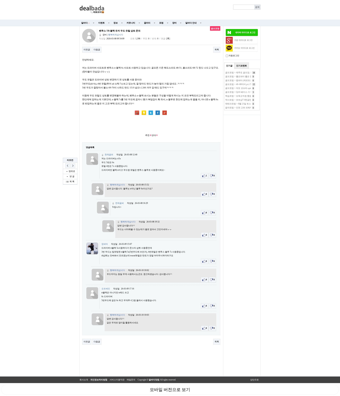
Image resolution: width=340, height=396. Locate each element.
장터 (174, 23)
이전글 (87, 49)
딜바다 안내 (191, 23)
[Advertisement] (184, 10)
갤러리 (147, 23)
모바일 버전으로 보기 (170, 389)
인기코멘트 (241, 65)
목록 (217, 49)
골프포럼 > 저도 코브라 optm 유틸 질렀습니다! (247, 88)
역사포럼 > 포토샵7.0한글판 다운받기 (242, 100)
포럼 (161, 23)
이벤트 (101, 23)
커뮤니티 (131, 23)
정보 (116, 23)
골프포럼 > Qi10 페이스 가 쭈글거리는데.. (244, 92)
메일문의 (131, 379)
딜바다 (85, 23)
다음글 (97, 49)
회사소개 (84, 379)
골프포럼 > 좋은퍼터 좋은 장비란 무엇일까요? (246, 76)
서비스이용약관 (117, 379)
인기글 (229, 65)
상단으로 (254, 379)
